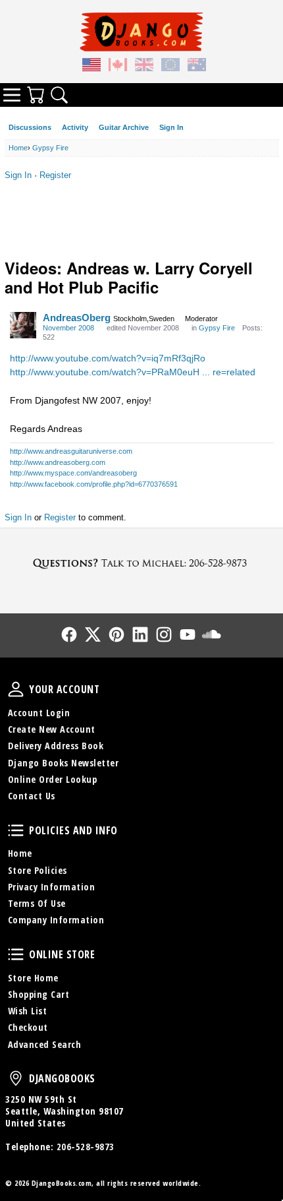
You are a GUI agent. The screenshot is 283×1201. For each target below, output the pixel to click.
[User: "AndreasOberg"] (23, 325)
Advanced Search (45, 1044)
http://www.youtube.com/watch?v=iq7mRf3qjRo (107, 358)
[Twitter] (92, 634)
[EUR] (170, 66)
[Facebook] (69, 634)
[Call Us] (141, 563)
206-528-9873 (86, 1146)
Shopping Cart (39, 994)
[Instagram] (163, 634)
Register (55, 175)
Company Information (56, 919)
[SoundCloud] (211, 634)
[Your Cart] (35, 95)
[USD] (91, 66)
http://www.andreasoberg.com (57, 462)
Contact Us (31, 795)
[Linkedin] (140, 634)
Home (20, 853)
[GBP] (144, 66)
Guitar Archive (124, 127)
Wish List (27, 1010)
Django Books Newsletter (63, 762)
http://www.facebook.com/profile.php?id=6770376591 (94, 484)
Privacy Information (51, 886)
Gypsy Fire (217, 328)
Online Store (15, 954)
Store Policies (37, 870)
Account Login (39, 712)
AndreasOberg (77, 317)
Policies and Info (15, 830)
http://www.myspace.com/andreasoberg (73, 473)
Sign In (171, 127)
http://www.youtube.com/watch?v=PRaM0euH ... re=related (132, 372)
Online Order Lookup (52, 779)
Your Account (15, 689)
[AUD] (197, 66)
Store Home (33, 977)
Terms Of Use (37, 903)
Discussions (30, 127)
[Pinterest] (116, 634)
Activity (75, 127)
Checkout (28, 1027)
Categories (12, 95)
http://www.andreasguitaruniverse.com (71, 451)
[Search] (59, 95)
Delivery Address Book (56, 745)
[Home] (141, 32)
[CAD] (118, 66)
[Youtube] (187, 634)
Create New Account (51, 729)
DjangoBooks (15, 1078)
